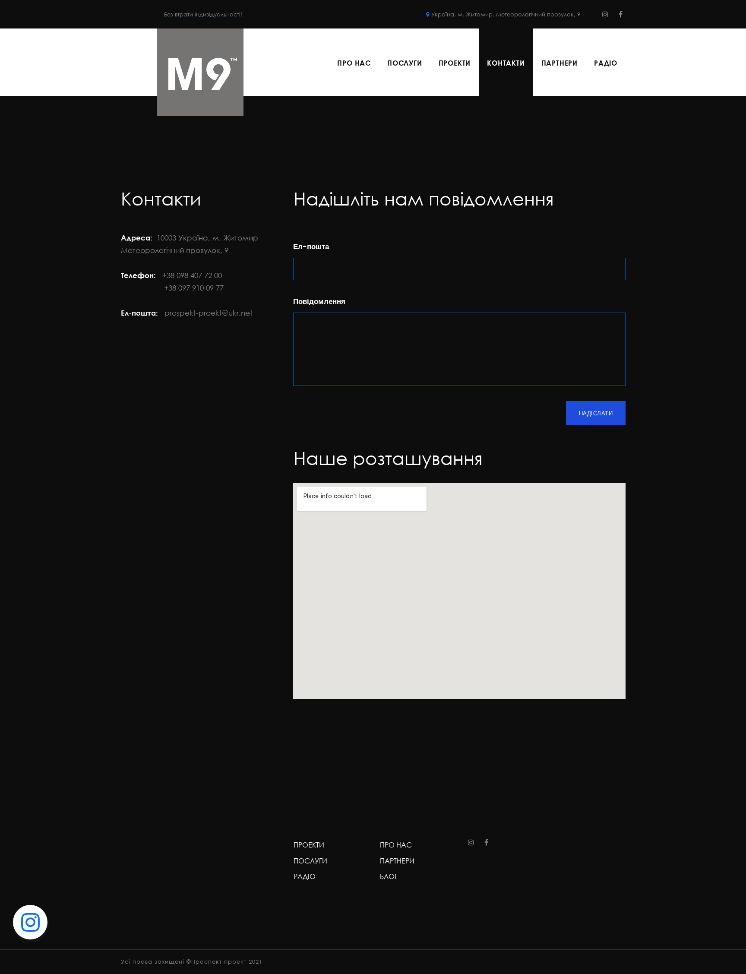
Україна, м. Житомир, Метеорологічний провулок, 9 (506, 14)
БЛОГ (389, 876)
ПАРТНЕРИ (559, 63)
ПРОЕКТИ (455, 63)
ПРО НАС (354, 63)
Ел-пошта (311, 246)
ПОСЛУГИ (404, 63)
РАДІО (605, 63)
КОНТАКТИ (506, 63)
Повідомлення (319, 301)
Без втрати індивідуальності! (203, 14)
